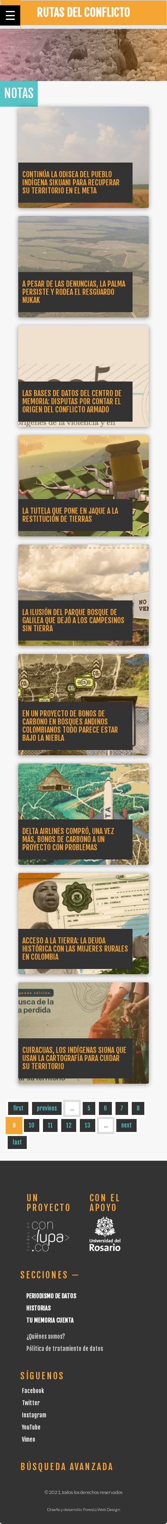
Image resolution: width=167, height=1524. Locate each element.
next (126, 1125)
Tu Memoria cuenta (50, 1320)
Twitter (31, 1403)
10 (31, 1125)
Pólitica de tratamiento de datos (64, 1348)
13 (87, 1125)
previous (47, 1108)
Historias (38, 1308)
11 (50, 1125)
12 (68, 1125)
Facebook (33, 1390)
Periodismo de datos (51, 1296)
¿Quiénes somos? (45, 1336)
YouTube (31, 1427)
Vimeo (28, 1439)
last (17, 1142)
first (18, 1108)
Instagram (34, 1415)
